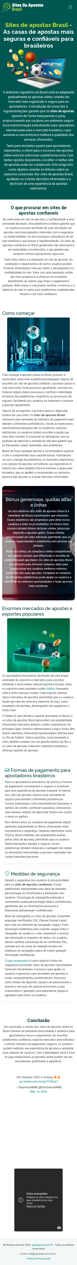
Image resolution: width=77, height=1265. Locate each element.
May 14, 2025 (38, 1091)
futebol (50, 688)
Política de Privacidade (38, 1258)
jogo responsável (18, 960)
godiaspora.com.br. (42, 1244)
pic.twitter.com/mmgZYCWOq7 (38, 1081)
